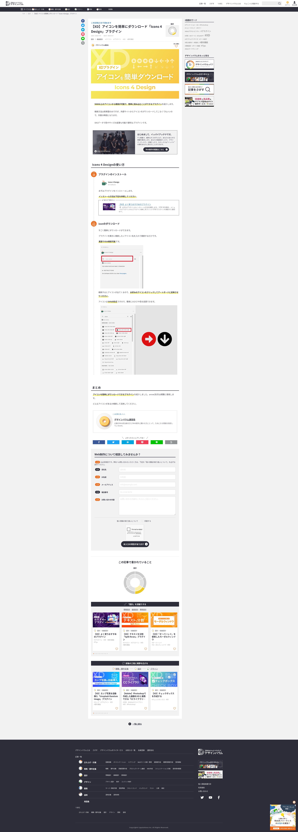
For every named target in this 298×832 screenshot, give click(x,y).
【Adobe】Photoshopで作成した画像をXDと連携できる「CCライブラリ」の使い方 (134, 696)
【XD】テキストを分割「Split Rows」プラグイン (134, 637)
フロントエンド (132, 788)
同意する (147, 521)
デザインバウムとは (233, 3)
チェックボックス (159, 699)
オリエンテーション (119, 762)
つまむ (220, 3)
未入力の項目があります (133, 544)
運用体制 (116, 795)
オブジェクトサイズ (192, 39)
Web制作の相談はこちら (155, 149)
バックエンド (143, 788)
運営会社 (150, 750)
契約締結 (178, 762)
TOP (23, 14)
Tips (96, 642)
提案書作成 (157, 762)
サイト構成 (196, 46)
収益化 (196, 42)
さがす (211, 3)
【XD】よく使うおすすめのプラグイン (135, 204)
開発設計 (143, 609)
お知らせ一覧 (130, 750)
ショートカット (190, 28)
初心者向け (189, 42)
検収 (162, 788)
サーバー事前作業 (111, 788)
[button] (99, 442)
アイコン (109, 39)
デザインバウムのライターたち (111, 750)
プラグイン (117, 39)
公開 (157, 788)
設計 (68, 9)
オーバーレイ (157, 642)
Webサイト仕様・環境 (145, 762)
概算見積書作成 (168, 762)
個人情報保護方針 (204, 784)
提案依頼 (108, 762)
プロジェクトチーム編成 (137, 769)
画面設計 (100, 39)
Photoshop (131, 704)
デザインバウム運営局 (124, 419)
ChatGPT (201, 36)
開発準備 (122, 788)
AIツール (193, 36)
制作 (117, 782)
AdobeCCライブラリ (136, 702)
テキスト (127, 642)
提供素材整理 (177, 769)
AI (198, 25)
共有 (125, 702)
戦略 (107, 769)
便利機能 (131, 39)
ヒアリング (131, 762)
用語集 (110, 9)
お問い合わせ (203, 791)
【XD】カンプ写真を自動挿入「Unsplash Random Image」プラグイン (106, 696)
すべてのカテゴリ (30, 9)
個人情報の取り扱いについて (127, 521)
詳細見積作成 (123, 769)
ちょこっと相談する (251, 3)
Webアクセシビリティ (193, 31)
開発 (90, 9)
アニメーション (190, 25)
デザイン (80, 9)
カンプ (97, 702)
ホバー (199, 28)
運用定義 (108, 795)
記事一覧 (202, 3)
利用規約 (201, 787)
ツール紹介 (203, 39)
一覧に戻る (137, 724)
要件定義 (113, 769)
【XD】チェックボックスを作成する (163, 695)
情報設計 (127, 609)
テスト (152, 788)
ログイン (287, 5)
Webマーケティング (192, 49)
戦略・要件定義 (56, 9)
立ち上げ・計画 (39, 9)
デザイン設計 (110, 782)
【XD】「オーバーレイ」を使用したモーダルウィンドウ (164, 637)
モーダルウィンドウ (159, 645)
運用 (100, 9)
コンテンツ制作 (126, 782)
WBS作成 (150, 769)
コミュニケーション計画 (162, 769)
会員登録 (294, 5)
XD (124, 39)
